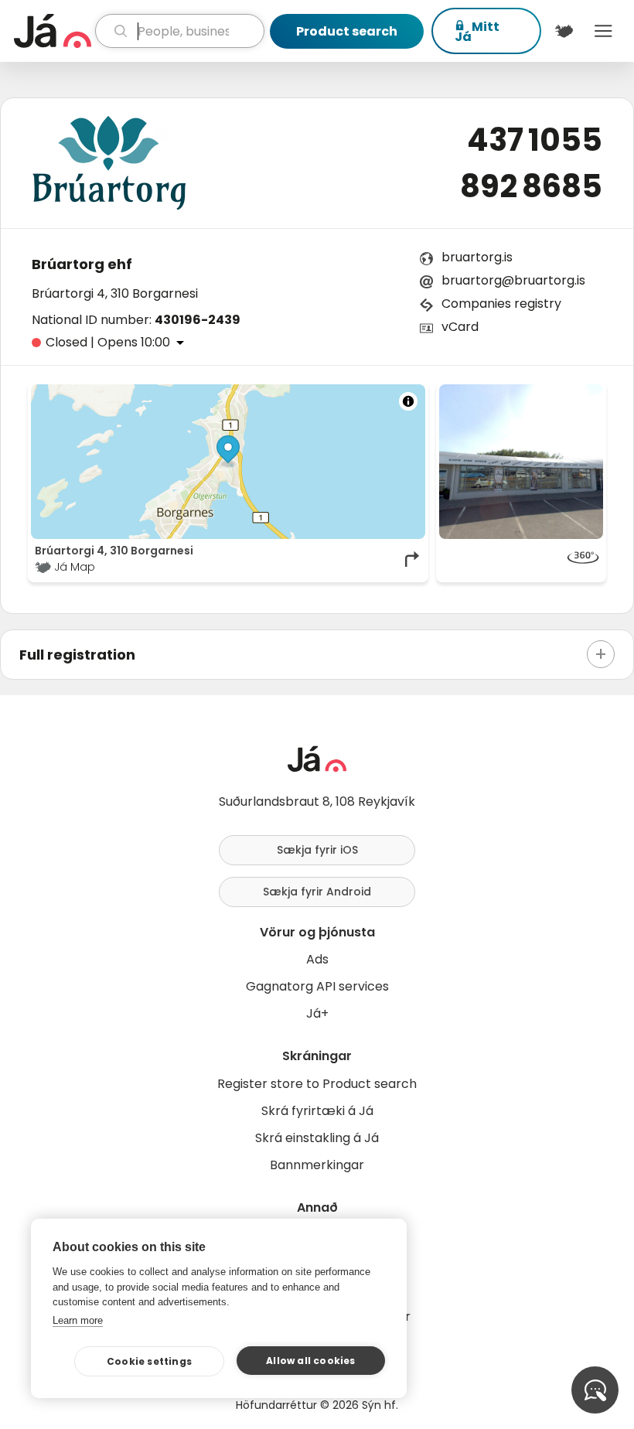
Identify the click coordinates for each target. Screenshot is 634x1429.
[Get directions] (412, 559)
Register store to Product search (317, 1084)
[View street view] (521, 559)
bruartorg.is (477, 257)
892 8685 (531, 186)
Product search (346, 31)
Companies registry (501, 303)
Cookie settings (149, 1361)
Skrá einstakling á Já (317, 1138)
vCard (460, 327)
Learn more (78, 1320)
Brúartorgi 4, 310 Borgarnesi (115, 293)
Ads (317, 959)
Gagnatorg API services (317, 986)
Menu (603, 31)
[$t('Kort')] (564, 31)
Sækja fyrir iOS (317, 850)
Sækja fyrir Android (317, 891)
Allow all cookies (310, 1360)
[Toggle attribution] (408, 401)
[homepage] (52, 31)
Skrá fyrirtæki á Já (317, 1111)
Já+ (317, 1013)
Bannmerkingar (317, 1165)
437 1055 (534, 140)
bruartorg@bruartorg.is (513, 280)
